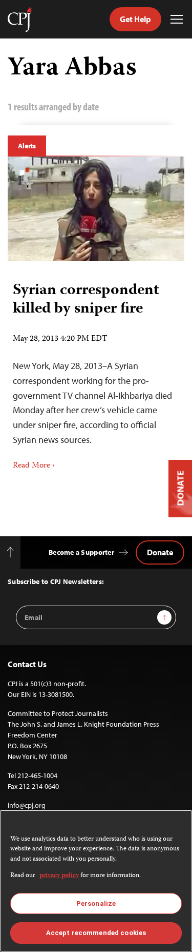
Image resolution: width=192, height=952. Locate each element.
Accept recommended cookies (96, 933)
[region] (96, 881)
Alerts (27, 145)
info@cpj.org (27, 805)
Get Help (135, 19)
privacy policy (59, 875)
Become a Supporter (81, 552)
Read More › (34, 466)
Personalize (96, 903)
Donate (160, 552)
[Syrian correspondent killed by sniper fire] (96, 209)
